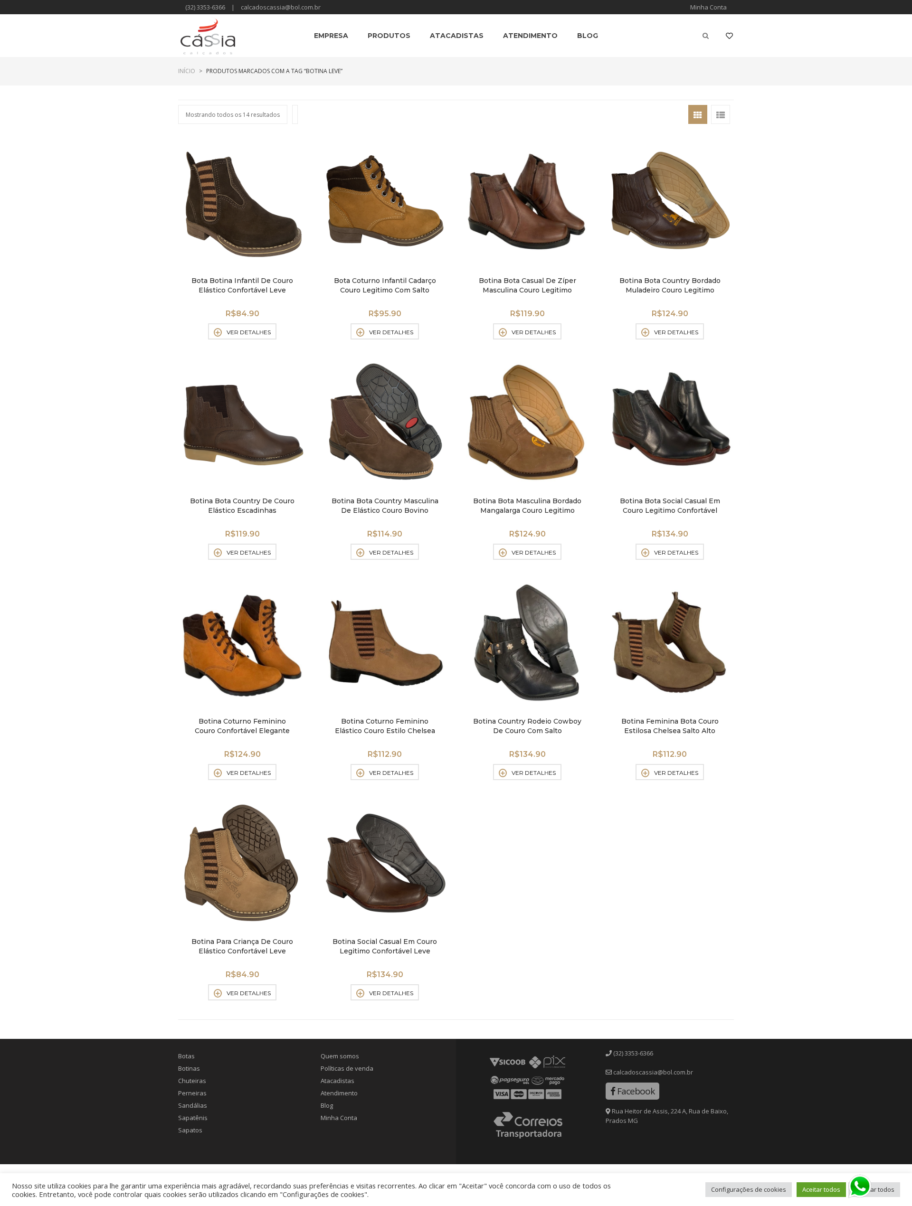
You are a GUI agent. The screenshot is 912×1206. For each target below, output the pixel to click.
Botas (186, 1056)
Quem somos (340, 1056)
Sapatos (190, 1130)
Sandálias (192, 1105)
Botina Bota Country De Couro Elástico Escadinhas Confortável (242, 510)
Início (186, 71)
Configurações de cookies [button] (748, 1189)
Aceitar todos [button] (821, 1189)
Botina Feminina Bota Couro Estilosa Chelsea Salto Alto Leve (670, 730)
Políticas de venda (347, 1068)
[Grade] (697, 114)
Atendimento (339, 1093)
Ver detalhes (249, 332)
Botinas (189, 1068)
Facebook (635, 1091)
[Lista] (720, 114)
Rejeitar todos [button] (874, 1189)
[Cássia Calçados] (208, 35)
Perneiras (192, 1093)
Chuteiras (192, 1080)
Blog (327, 1105)
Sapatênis (193, 1117)
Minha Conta (708, 7)
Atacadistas (337, 1080)
